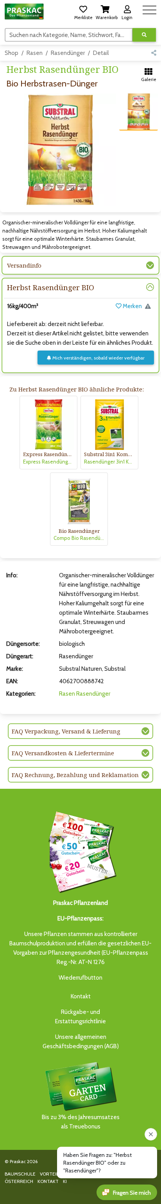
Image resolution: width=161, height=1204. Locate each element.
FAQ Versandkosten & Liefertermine (63, 753)
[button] (83, 11)
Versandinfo (24, 265)
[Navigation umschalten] (149, 9)
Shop (11, 52)
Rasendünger (68, 52)
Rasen (35, 52)
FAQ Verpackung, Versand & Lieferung (66, 731)
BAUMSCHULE (20, 1174)
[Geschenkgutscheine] (80, 851)
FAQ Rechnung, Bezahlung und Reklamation (75, 775)
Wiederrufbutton (80, 977)
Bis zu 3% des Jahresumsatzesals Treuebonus (81, 1122)
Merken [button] (132, 306)
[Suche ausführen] (144, 35)
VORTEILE (50, 1174)
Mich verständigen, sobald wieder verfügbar (98, 358)
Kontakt (81, 996)
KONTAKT (48, 1181)
